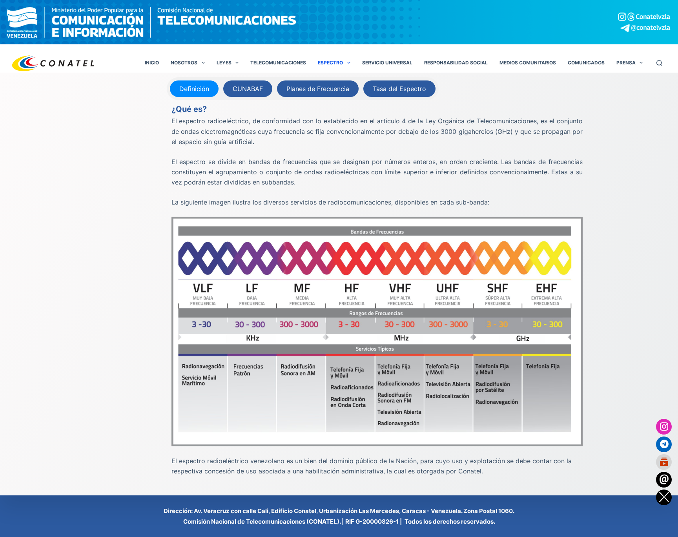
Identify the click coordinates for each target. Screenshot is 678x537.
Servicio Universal (387, 63)
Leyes (224, 63)
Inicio (152, 63)
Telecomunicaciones (278, 63)
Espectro (330, 63)
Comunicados (586, 63)
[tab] (194, 88)
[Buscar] (659, 63)
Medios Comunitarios (527, 63)
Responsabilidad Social (456, 63)
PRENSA (626, 63)
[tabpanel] (377, 290)
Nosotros (184, 63)
